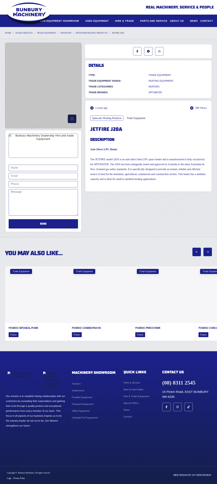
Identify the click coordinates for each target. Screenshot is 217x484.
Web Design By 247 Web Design (192, 475)
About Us (177, 21)
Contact (206, 21)
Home (8, 33)
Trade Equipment (46, 33)
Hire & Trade (124, 21)
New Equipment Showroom (59, 21)
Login (9, 478)
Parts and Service (153, 21)
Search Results (24, 33)
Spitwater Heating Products (91, 33)
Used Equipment (97, 21)
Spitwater (65, 33)
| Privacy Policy (19, 478)
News (194, 21)
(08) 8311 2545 (178, 383)
